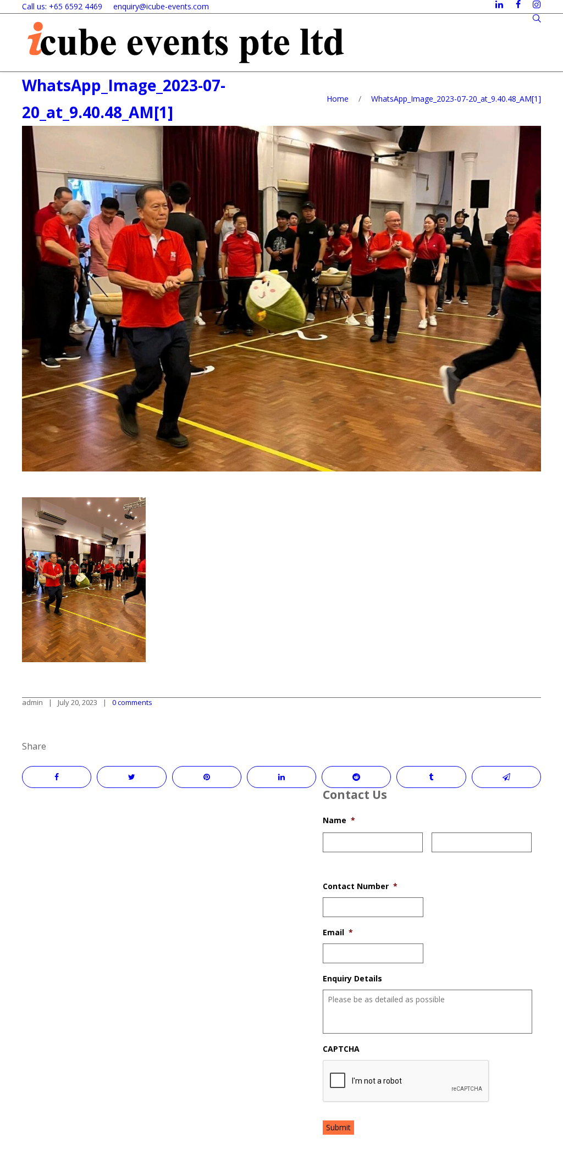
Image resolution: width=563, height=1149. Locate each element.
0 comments (132, 702)
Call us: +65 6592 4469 (62, 6)
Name (339, 820)
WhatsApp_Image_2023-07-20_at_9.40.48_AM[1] (456, 98)
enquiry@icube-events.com (161, 6)
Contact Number (360, 886)
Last (438, 859)
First (330, 859)
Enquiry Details (352, 979)
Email (338, 932)
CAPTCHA (341, 1049)
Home (338, 98)
